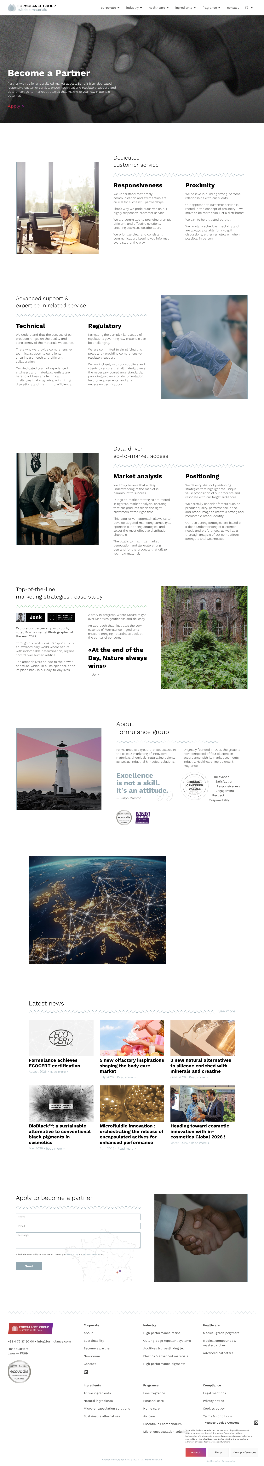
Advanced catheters (218, 1353)
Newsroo (90, 1356)
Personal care (153, 1401)
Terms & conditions (217, 1416)
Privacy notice (228, 1461)
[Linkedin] (86, 1371)
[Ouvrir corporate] (118, 7)
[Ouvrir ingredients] (194, 7)
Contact (90, 1364)
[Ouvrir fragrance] (219, 7)
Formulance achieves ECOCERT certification (54, 1062)
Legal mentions (214, 1393)
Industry (149, 1325)
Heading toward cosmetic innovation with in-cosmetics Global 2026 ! (199, 1131)
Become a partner (97, 1348)
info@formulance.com (54, 1341)
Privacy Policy (71, 1254)
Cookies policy (213, 1461)
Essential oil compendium (162, 1424)
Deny (218, 1452)
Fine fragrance (154, 1393)
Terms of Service (91, 1254)
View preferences (244, 1452)
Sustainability (94, 1340)
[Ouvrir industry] (141, 7)
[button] (256, 1423)
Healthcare (211, 1325)
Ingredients (92, 1385)
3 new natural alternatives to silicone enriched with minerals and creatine (200, 1065)
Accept (195, 1452)
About (88, 1333)
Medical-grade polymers (221, 1333)
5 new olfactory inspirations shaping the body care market (132, 1065)
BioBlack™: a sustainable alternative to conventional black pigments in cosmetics (60, 1134)
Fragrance (150, 1385)
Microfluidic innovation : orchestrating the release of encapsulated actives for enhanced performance (132, 1134)
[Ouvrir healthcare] (167, 7)
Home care (151, 1408)
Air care (149, 1416)
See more (226, 1011)
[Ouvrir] (251, 7)
